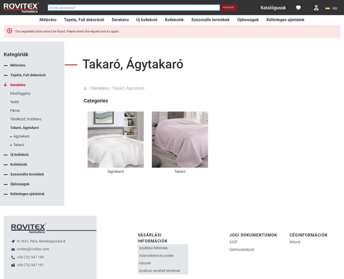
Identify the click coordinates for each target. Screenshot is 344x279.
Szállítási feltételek (153, 248)
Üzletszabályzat (241, 250)
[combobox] (134, 7)
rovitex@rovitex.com (32, 249)
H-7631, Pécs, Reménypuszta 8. (41, 241)
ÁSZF (233, 242)
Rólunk (295, 242)
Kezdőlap (86, 88)
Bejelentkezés (316, 8)
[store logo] (21, 7)
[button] (331, 8)
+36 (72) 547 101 (30, 265)
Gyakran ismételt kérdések (159, 271)
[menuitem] (48, 20)
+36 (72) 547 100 (30, 257)
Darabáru (100, 88)
